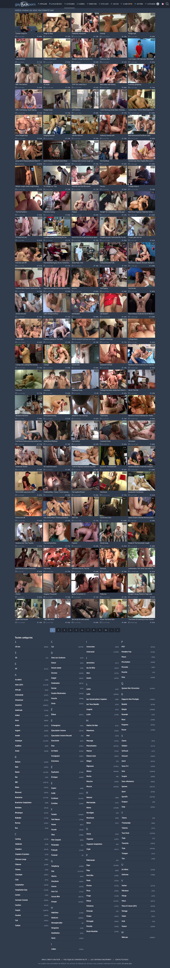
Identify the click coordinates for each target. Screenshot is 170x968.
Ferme (67, 824)
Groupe (67, 901)
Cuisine (31, 925)
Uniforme (138, 874)
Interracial (103, 652)
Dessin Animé (67, 668)
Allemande (31, 695)
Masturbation (103, 746)
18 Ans (31, 647)
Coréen (31, 895)
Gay (67, 871)
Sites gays (105, 4)
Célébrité (31, 844)
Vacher (138, 885)
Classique (31, 874)
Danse (67, 663)
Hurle (67, 938)
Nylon (103, 823)
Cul (67, 647)
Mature (103, 751)
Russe (138, 730)
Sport (138, 791)
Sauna (138, 741)
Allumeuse (31, 700)
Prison (138, 657)
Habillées (67, 912)
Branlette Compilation (31, 802)
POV (138, 647)
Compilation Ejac (31, 890)
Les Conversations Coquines (103, 699)
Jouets (103, 678)
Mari (103, 735)
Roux (138, 719)
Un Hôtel (138, 869)
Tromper (138, 853)
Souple (138, 776)
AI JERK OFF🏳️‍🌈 (127, 4)
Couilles (31, 905)
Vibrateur (138, 890)
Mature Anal (103, 756)
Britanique (31, 813)
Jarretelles (103, 663)
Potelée (103, 926)
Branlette (31, 797)
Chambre (31, 849)
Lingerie (103, 709)
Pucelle (138, 672)
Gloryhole (67, 881)
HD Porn (140, 4)
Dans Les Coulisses (67, 658)
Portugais (103, 921)
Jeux (103, 673)
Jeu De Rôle (103, 668)
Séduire (138, 746)
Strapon (138, 802)
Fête (67, 835)
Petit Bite (103, 875)
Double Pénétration (67, 693)
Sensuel (138, 756)
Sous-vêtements (138, 781)
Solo (138, 771)
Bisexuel (31, 792)
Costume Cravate (31, 900)
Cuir (31, 920)
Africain (31, 690)
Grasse (67, 886)
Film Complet (67, 840)
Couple (31, 910)
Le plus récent (56, 4)
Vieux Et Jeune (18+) (138, 906)
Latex (103, 689)
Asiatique (31, 741)
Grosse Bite (67, 896)
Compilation (31, 885)
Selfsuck (138, 751)
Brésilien (31, 807)
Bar (31, 777)
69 (31, 668)
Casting (31, 839)
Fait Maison (67, 819)
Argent (31, 730)
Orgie (103, 849)
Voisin (138, 916)
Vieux (138, 901)
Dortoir (67, 688)
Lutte (103, 714)
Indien (67, 949)
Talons (138, 818)
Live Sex (116, 4)
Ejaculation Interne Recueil (67, 735)
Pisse (103, 890)
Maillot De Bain (103, 725)
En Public (67, 751)
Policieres (103, 906)
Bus (31, 828)
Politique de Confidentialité (75, 959)
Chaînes (82, 4)
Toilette (138, 828)
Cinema (31, 869)
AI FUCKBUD (151, 4)
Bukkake (31, 818)
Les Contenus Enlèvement (101, 959)
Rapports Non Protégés (138, 699)
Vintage (138, 911)
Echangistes (67, 725)
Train (138, 838)
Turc (138, 858)
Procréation (138, 662)
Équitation (67, 772)
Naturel (103, 797)
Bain (31, 767)
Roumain (138, 714)
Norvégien (103, 813)
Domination (67, 683)
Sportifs (138, 796)
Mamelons (103, 730)
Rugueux (138, 724)
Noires (103, 807)
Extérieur (67, 798)
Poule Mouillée (103, 931)
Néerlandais (103, 802)
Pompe (103, 916)
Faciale (67, 814)
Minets (103, 771)
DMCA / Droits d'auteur (51, 959)
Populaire (43, 4)
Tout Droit (138, 833)
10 (106, 630)
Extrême (67, 803)
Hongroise (67, 928)
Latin (103, 694)
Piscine (103, 885)
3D (31, 658)
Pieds (103, 880)
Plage (103, 896)
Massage (103, 741)
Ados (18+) (31, 685)
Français (67, 850)
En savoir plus (127, 963)
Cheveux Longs (31, 859)
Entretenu (67, 761)
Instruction (103, 647)
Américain (31, 710)
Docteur (67, 673)
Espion (67, 788)
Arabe (31, 725)
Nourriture (103, 818)
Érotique (67, 777)
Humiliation (67, 933)
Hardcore (67, 918)
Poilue (103, 901)
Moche (103, 776)
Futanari (67, 855)
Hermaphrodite (67, 923)
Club (31, 880)
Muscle (103, 786)
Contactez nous (121, 959)
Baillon (31, 762)
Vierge (138, 896)
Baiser (31, 772)
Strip (138, 807)
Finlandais (67, 845)
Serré (138, 761)
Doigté (67, 678)
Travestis (138, 843)
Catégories (70, 4)
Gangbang (67, 866)
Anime (31, 715)
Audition (31, 746)
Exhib (67, 793)
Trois (138, 848)
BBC (31, 782)
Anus (31, 720)
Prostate (138, 667)
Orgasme (103, 839)
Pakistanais (103, 860)
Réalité (138, 704)
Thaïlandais (138, 823)
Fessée (67, 829)
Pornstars (93, 4)
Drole (67, 703)
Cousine (31, 915)
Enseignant (67, 756)
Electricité (67, 741)
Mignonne (103, 766)
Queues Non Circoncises (138, 688)
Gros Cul (67, 891)
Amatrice (31, 705)
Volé (138, 921)
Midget (103, 761)
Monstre (103, 781)
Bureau (31, 823)
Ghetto (67, 876)
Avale (31, 751)
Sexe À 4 (138, 766)
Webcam (138, 937)
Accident (31, 679)
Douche (67, 698)
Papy (103, 870)
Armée (31, 735)
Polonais (103, 911)
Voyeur (138, 926)
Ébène (67, 714)
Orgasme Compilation (103, 844)
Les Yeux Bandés (103, 704)
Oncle (103, 834)
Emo (67, 746)
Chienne (31, 864)
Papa (103, 865)
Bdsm (31, 787)
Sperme (138, 786)
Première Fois (138, 652)
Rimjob (138, 709)
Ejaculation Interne (67, 730)
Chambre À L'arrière (31, 854)
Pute (138, 677)
